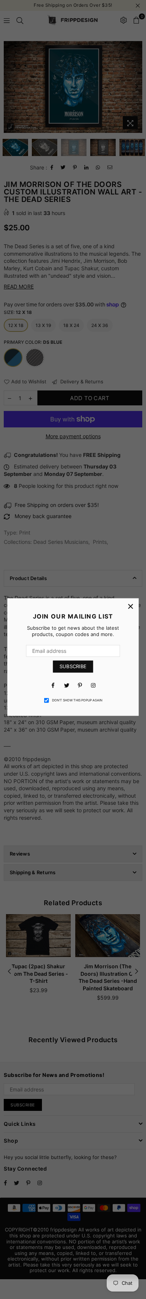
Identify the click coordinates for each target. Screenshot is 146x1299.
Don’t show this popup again (77, 700)
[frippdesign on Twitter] (66, 685)
